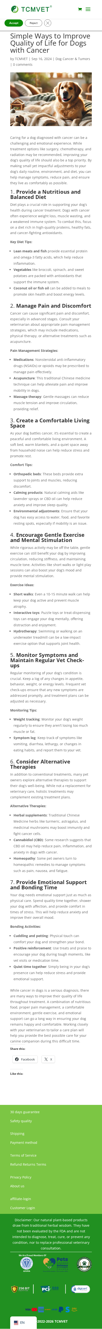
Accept (13, 23)
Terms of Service (23, 1155)
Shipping (17, 1133)
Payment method (23, 1142)
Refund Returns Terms (28, 1164)
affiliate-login (20, 1199)
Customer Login (22, 1208)
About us (17, 1186)
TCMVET (21, 59)
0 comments (22, 64)
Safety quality (21, 1121)
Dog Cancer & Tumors (73, 59)
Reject (33, 23)
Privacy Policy (20, 1177)
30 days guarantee (25, 1112)
